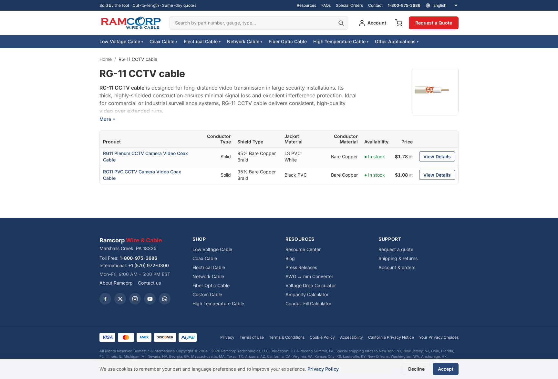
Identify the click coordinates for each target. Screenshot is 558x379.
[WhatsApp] (164, 299)
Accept (445, 369)
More (107, 119)
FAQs (326, 5)
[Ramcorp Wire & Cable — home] (130, 23)
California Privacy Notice (391, 337)
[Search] (341, 23)
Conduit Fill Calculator (308, 303)
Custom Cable (207, 294)
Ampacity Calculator (306, 294)
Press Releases (301, 267)
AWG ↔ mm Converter (309, 276)
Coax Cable (163, 41)
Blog (290, 258)
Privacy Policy (323, 369)
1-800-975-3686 (404, 5)
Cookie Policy (322, 337)
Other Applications (396, 41)
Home (105, 59)
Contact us (149, 283)
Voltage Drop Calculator (310, 285)
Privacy (227, 337)
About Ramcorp (116, 283)
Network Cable (244, 41)
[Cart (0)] (399, 23)
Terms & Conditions (287, 337)
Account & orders (396, 267)
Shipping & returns (398, 258)
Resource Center (303, 249)
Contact (375, 5)
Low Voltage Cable (121, 41)
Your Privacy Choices (439, 337)
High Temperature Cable (340, 41)
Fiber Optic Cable (288, 41)
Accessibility (351, 337)
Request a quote (395, 249)
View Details (437, 156)
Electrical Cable (202, 41)
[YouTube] (150, 299)
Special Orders (349, 5)
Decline (416, 369)
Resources (306, 5)
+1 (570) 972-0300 (148, 265)
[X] (120, 299)
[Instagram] (135, 299)
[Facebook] (105, 299)
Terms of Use (252, 337)
